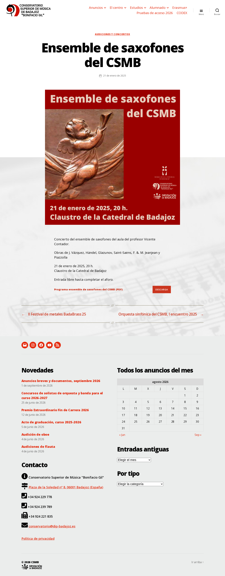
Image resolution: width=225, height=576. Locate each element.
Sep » (198, 435)
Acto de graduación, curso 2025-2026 (51, 422)
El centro (116, 8)
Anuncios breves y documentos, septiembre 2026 (60, 381)
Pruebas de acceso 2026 (155, 13)
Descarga (161, 289)
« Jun (122, 435)
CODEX (182, 13)
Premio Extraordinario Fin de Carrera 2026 (55, 410)
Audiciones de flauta (38, 446)
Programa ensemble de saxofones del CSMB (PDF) (88, 289)
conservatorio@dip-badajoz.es (52, 526)
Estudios (136, 8)
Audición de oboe (35, 434)
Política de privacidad (37, 538)
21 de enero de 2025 (114, 75)
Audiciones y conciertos (112, 34)
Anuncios (96, 8)
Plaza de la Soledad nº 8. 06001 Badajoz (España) (66, 487)
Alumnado (157, 8)
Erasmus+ (179, 8)
